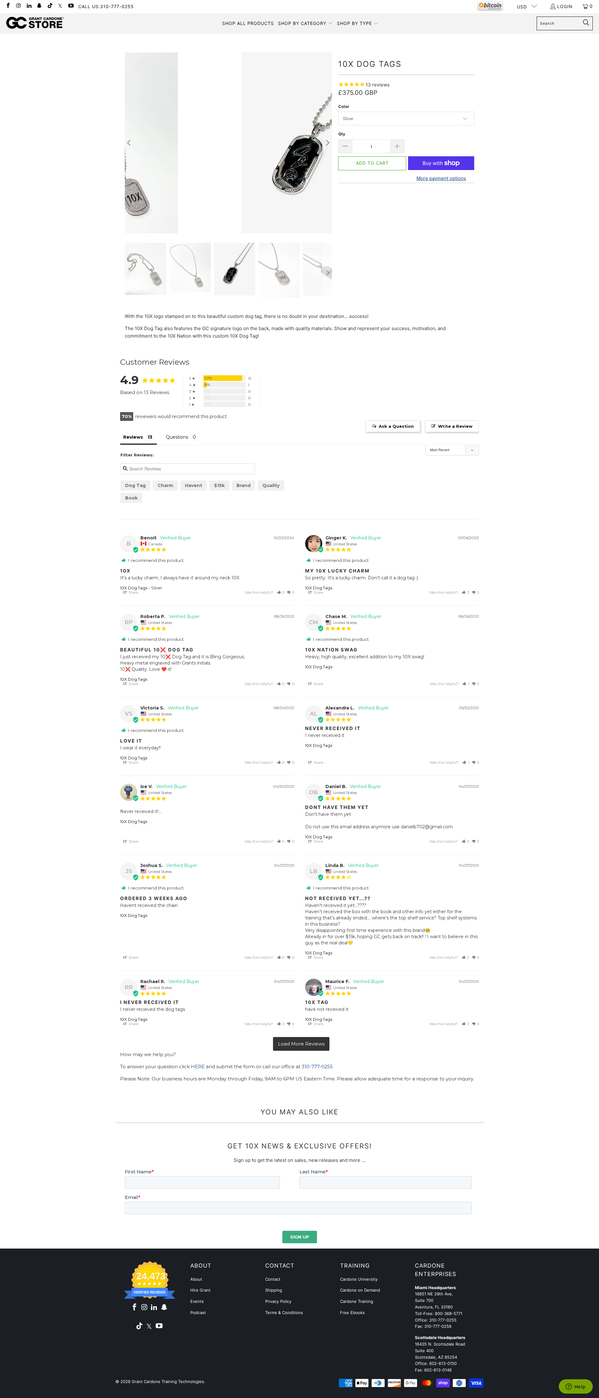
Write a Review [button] (455, 426)
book (131, 498)
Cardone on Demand (360, 1290)
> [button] (301, 1044)
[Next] (327, 142)
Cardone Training (356, 1301)
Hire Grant (200, 1290)
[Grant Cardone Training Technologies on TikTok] (49, 6)
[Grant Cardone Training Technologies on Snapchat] (39, 6)
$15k (219, 485)
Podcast (198, 1312)
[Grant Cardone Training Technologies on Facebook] (8, 6)
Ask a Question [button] (396, 426)
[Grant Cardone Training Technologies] (35, 23)
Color (343, 106)
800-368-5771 (448, 1313)
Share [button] (133, 592)
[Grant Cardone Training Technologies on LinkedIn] (29, 6)
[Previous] (129, 142)
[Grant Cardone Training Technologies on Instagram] (18, 6)
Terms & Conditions (284, 1312)
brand (243, 485)
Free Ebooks (352, 1312)
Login (564, 6)
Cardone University (358, 1279)
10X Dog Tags (133, 587)
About (196, 1279)
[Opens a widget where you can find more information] (575, 1387)
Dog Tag (135, 485)
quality (271, 485)
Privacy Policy (278, 1301)
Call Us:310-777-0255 (106, 6)
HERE (198, 1066)
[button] (305, 23)
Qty (341, 133)
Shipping (273, 1290)
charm (165, 485)
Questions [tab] (177, 437)
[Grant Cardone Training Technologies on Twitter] (60, 6)
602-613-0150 (443, 1363)
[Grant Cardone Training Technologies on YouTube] (70, 6)
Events (197, 1301)
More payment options (441, 178)
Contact (272, 1279)
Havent (193, 485)
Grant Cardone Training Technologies (168, 1381)
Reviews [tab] (133, 437)
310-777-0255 (317, 1066)
